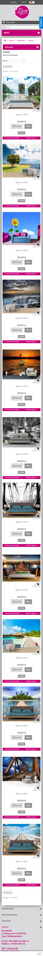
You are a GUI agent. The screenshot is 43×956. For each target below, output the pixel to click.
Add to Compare (31, 138)
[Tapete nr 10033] (21, 636)
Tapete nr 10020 (21, 182)
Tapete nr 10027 (21, 386)
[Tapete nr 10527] (21, 840)
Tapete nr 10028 (21, 454)
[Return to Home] (5, 40)
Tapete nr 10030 (21, 590)
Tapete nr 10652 (21, 794)
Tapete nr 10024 (21, 250)
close (39, 953)
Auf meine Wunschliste (12, 138)
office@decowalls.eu (18, 941)
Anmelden (13, 2)
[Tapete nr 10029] (21, 500)
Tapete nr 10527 (21, 861)
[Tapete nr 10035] (21, 704)
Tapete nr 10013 (22, 114)
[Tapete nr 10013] (21, 93)
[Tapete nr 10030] (21, 568)
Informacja (9, 47)
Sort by (5, 60)
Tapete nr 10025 (21, 318)
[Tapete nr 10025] (21, 296)
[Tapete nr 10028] (21, 432)
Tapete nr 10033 (21, 658)
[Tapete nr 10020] (21, 161)
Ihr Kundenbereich (9, 915)
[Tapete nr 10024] (21, 229)
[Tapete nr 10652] (21, 772)
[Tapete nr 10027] (21, 364)
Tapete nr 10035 (21, 726)
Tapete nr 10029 (21, 522)
